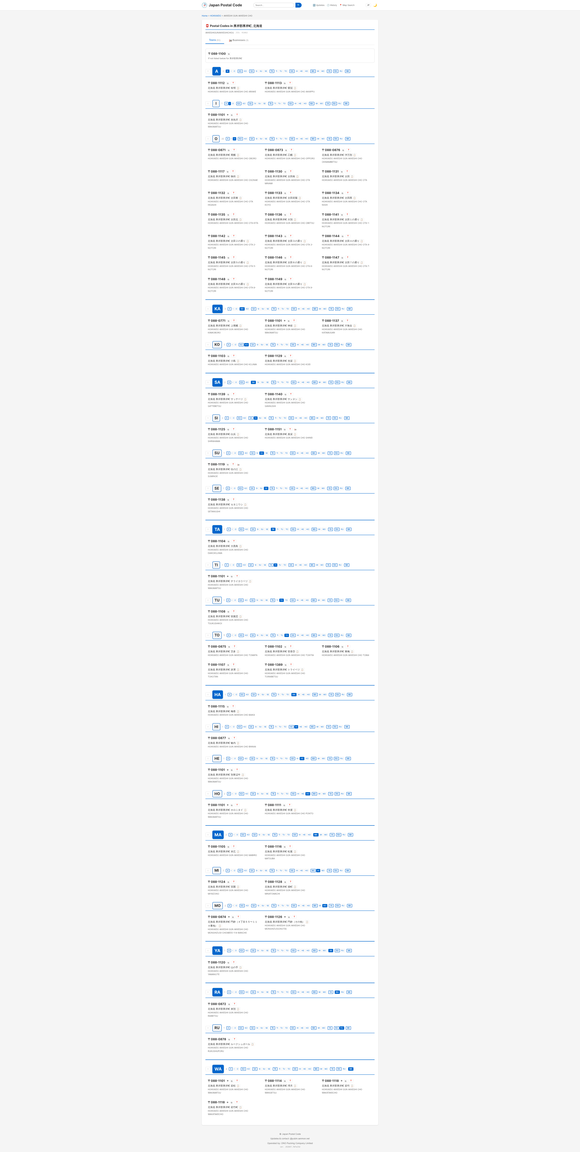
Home (205, 15)
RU (341, 71)
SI (256, 71)
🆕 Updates (318, 5)
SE (266, 71)
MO (322, 71)
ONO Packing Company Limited (297, 1143)
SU (261, 71)
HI (297, 71)
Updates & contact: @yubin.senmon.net (290, 1138)
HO (306, 71)
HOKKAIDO (215, 15)
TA (272, 71)
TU (281, 71)
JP (368, 5)
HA (292, 71)
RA (335, 71)
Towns (215, 40)
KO (245, 71)
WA (347, 71)
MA (313, 71)
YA (329, 71)
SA (251, 71)
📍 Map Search (346, 5)
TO (285, 71)
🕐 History (332, 5)
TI (276, 71)
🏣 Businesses (238, 40)
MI (318, 71)
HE (301, 71)
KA (240, 71)
